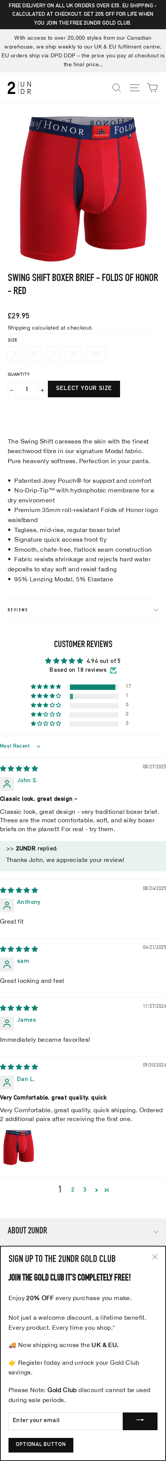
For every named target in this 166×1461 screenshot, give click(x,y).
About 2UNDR (27, 1231)
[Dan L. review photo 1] (18, 1147)
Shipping (19, 327)
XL (73, 354)
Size (12, 340)
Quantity (18, 374)
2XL (95, 354)
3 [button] (84, 1190)
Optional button (41, 1445)
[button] (47, 687)
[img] (19, 769)
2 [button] (72, 1190)
